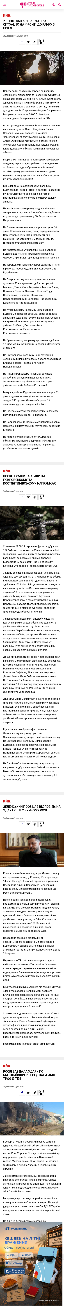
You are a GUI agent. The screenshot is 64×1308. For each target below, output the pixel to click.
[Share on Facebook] (22, 42)
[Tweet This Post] (28, 42)
